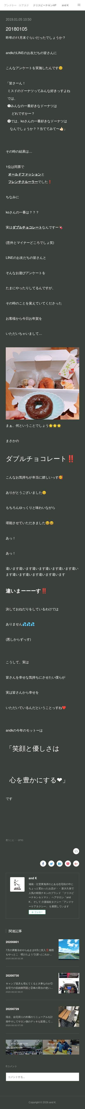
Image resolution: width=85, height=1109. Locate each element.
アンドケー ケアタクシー (16, 5)
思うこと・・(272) (14, 840)
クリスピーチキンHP (44, 5)
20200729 (12, 1009)
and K (65, 5)
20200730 (12, 975)
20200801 (12, 942)
